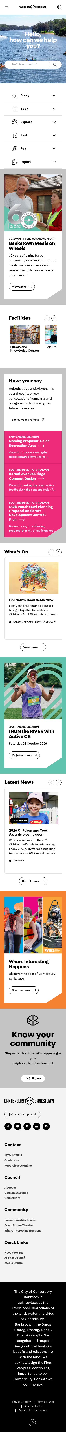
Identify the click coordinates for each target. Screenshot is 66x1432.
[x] (27, 1126)
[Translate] (59, 7)
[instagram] (17, 1126)
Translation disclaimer (33, 1410)
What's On (16, 552)
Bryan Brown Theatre (18, 1225)
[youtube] (46, 1126)
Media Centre (13, 1263)
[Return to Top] (32, 1422)
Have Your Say (13, 1252)
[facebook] (8, 1126)
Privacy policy (21, 1401)
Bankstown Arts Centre (20, 1220)
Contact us (11, 1160)
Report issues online (18, 1165)
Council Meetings (16, 1192)
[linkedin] (36, 1126)
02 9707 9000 (13, 1155)
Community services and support (32, 239)
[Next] (54, 318)
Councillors (12, 1198)
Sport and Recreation (24, 727)
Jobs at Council (14, 1257)
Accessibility (33, 1406)
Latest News (19, 782)
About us (10, 1187)
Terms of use (45, 1401)
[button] (33, 95)
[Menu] (6, 7)
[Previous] (47, 318)
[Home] (32, 7)
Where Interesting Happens (22, 1230)
